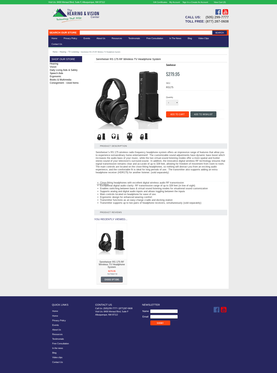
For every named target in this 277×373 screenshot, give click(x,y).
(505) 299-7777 (217, 17)
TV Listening (73, 52)
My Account (174, 2)
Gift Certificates (160, 2)
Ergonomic (55, 76)
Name (145, 311)
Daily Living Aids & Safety (64, 70)
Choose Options (111, 279)
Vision (53, 66)
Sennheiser (171, 65)
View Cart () (220, 2)
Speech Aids (56, 73)
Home (54, 38)
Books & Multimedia (60, 79)
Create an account (199, 2)
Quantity (169, 97)
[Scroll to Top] (225, 291)
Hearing (63, 52)
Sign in (186, 2)
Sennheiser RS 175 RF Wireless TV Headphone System (112, 264)
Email (145, 316)
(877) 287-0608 (217, 21)
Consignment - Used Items (64, 82)
